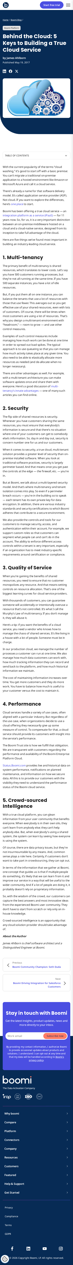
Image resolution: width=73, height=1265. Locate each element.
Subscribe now (55, 1036)
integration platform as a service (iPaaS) (28, 215)
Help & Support (14, 1184)
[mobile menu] (68, 5)
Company (10, 1148)
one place (17, 204)
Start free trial (51, 5)
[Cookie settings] (5, 1259)
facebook (12, 1249)
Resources (11, 1157)
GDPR (8, 1233)
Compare (10, 1122)
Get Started (11, 1192)
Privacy (9, 1207)
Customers (11, 1166)
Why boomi (11, 1113)
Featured (10, 1175)
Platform (10, 1131)
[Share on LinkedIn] (4, 71)
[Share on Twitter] (16, 71)
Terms (8, 1225)
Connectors (11, 1140)
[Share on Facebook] (10, 71)
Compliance (11, 1216)
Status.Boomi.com (14, 765)
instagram (61, 1249)
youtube (45, 1249)
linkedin (28, 1249)
